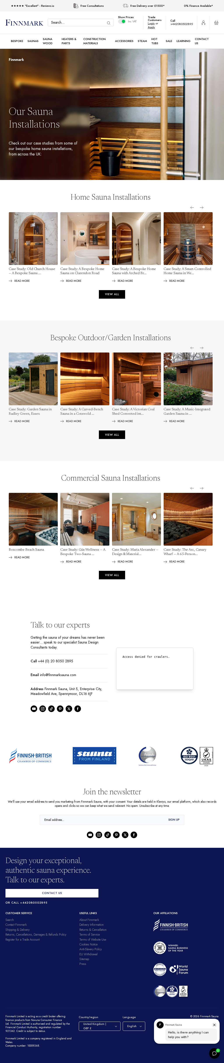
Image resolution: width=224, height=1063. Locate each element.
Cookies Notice (88, 944)
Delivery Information (91, 924)
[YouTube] (34, 708)
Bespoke (17, 41)
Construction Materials (94, 41)
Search (9, 920)
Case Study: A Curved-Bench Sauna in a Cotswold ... (81, 412)
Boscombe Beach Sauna (26, 550)
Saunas (33, 41)
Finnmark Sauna (209, 1016)
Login (153, 23)
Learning (184, 41)
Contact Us (202, 41)
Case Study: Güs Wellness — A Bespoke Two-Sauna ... (82, 552)
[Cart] (216, 22)
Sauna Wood (47, 41)
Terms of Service (89, 934)
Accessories (124, 41)
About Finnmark (89, 920)
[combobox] (82, 22)
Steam (142, 41)
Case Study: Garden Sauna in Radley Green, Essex (30, 412)
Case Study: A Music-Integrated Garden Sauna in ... (187, 412)
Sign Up (174, 820)
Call (175, 20)
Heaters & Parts (69, 41)
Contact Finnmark (16, 924)
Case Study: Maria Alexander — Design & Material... (135, 552)
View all (112, 294)
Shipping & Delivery (17, 929)
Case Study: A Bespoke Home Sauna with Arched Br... (134, 271)
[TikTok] (51, 708)
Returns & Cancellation (93, 929)
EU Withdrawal (88, 954)
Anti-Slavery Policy (90, 949)
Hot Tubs (154, 41)
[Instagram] (42, 708)
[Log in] (203, 22)
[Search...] (111, 23)
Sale (169, 41)
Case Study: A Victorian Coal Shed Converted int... (133, 412)
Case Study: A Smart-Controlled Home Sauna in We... (187, 271)
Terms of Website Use (92, 939)
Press (82, 964)
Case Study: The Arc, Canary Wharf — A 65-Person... (185, 552)
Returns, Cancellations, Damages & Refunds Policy (35, 934)
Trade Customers (157, 18)
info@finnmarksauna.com (59, 675)
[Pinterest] (60, 708)
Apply (153, 27)
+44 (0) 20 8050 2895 (54, 661)
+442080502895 (183, 24)
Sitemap (84, 959)
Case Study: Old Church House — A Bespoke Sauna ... (32, 271)
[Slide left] (192, 207)
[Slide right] (201, 207)
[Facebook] (77, 708)
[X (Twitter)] (69, 708)
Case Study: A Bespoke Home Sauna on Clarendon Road (82, 271)
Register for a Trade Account (22, 939)
